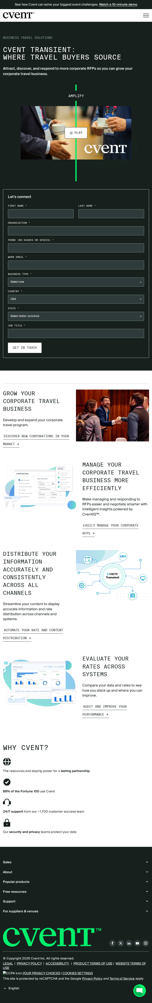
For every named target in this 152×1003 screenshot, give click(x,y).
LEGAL (8, 963)
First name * (17, 205)
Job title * (16, 325)
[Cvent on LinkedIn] (129, 943)
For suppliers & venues (20, 911)
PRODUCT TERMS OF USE (92, 963)
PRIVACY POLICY (29, 963)
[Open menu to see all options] (146, 15)
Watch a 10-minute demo (118, 4)
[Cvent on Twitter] (120, 943)
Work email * (17, 257)
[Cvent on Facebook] (112, 943)
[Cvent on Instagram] (145, 943)
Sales (7, 862)
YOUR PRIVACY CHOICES (41, 973)
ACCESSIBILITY (57, 963)
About (7, 872)
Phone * (31, 240)
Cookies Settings (78, 973)
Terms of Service (122, 978)
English (14, 988)
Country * (15, 291)
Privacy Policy (92, 978)
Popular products (16, 882)
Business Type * (20, 274)
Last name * (87, 205)
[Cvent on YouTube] (137, 943)
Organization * (19, 223)
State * (13, 308)
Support (9, 901)
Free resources (15, 892)
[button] (76, 132)
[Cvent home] (18, 15)
